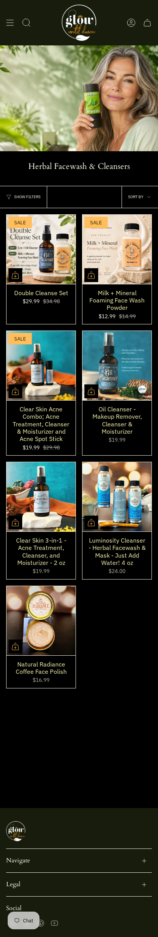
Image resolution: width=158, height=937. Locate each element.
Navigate (18, 860)
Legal (13, 884)
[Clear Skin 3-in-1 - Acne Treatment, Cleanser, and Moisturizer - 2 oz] (41, 496)
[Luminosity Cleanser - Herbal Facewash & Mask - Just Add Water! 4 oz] (116, 496)
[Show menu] (10, 23)
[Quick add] (15, 275)
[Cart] (147, 23)
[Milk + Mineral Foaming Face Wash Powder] (116, 249)
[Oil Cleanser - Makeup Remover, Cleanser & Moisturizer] (116, 365)
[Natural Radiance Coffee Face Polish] (41, 620)
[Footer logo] (15, 831)
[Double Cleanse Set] (41, 249)
